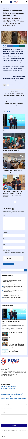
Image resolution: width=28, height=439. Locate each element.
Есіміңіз (5, 232)
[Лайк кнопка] (4, 85)
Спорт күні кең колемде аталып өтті (12, 130)
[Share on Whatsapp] (22, 46)
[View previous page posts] (13, 202)
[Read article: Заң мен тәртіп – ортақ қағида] (14, 141)
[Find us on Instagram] (2, 436)
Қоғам (5, 188)
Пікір (4, 215)
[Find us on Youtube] (4, 436)
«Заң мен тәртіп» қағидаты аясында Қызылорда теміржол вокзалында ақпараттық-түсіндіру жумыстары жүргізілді (13, 280)
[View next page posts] (15, 202)
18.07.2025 (5, 28)
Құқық (7, 8)
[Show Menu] (1, 2)
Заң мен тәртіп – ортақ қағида (11, 150)
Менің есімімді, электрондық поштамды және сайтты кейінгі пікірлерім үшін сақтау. (14, 251)
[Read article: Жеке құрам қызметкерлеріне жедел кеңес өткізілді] (14, 161)
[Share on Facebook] (10, 46)
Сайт (4, 244)
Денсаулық (6, 318)
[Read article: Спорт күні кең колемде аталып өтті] (14, 121)
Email (4, 238)
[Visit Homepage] (14, 2)
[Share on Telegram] (16, 46)
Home (4, 8)
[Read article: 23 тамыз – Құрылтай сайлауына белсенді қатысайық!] (5, 351)
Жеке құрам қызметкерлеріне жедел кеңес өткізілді (13, 390)
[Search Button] (26, 2)
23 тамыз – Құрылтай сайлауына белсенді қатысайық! (14, 284)
